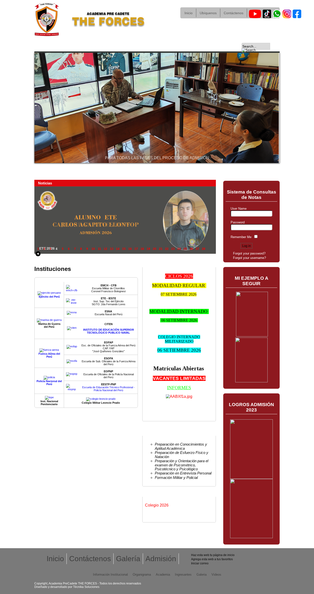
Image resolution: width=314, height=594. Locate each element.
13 (111, 249)
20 (154, 249)
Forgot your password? (249, 253)
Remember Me (241, 237)
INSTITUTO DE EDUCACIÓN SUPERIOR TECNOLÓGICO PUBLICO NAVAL (108, 331)
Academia (120, 46)
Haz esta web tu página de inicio (213, 555)
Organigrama (98, 46)
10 (93, 249)
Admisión (201, 46)
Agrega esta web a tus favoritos (212, 559)
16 (130, 249)
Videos (223, 46)
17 (136, 249)
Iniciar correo (200, 563)
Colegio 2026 (157, 505)
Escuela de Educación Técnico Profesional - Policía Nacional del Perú (108, 387)
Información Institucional (67, 46)
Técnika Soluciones (86, 587)
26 (191, 249)
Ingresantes (156, 46)
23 (173, 249)
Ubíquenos (208, 13)
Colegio (138, 46)
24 (179, 249)
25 (185, 249)
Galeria (201, 574)
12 (105, 249)
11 (99, 249)
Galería (179, 46)
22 (167, 249)
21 (160, 249)
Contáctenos (233, 13)
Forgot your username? (249, 258)
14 (117, 249)
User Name (239, 208)
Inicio (188, 13)
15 (124, 249)
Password (238, 222)
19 (148, 249)
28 (203, 249)
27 (197, 249)
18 (142, 249)
